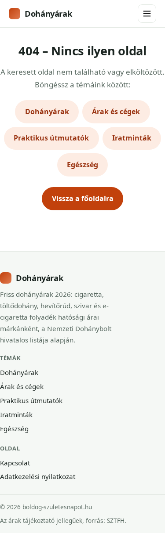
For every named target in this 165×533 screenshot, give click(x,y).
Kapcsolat (15, 462)
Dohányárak (48, 13)
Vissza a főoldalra (83, 198)
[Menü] (147, 13)
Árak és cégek (116, 111)
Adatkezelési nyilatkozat (37, 476)
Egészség (82, 164)
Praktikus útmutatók (51, 138)
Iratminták (131, 138)
